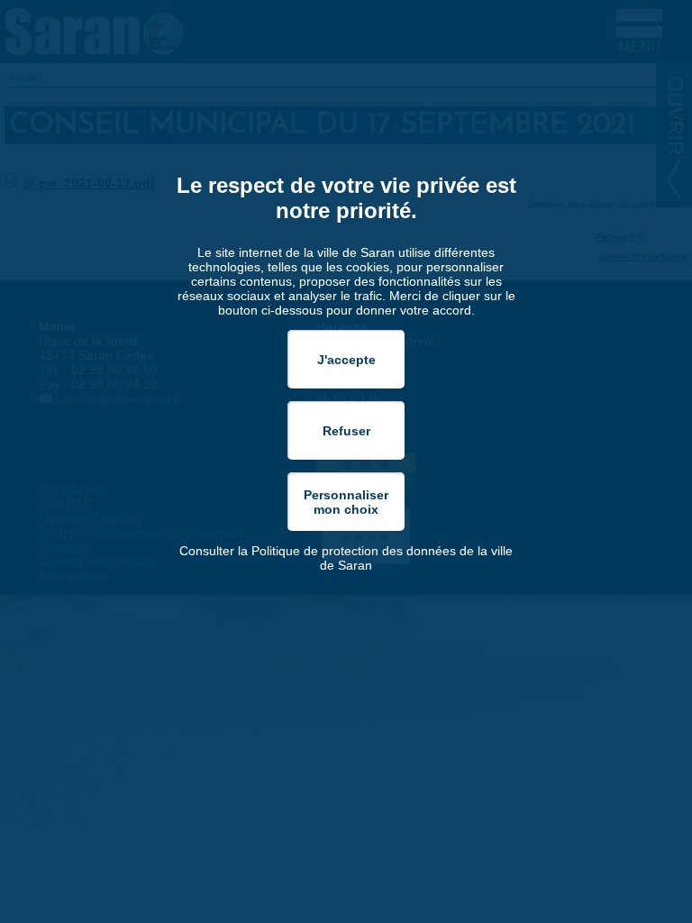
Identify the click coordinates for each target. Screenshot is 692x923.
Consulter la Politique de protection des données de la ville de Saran (346, 558)
